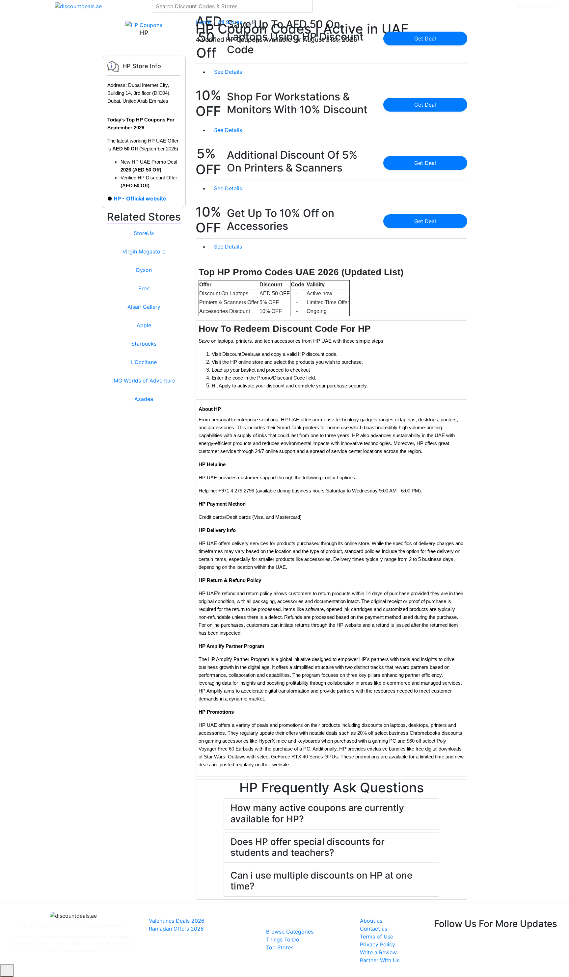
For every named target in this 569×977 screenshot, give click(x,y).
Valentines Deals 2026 (176, 920)
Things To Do (282, 939)
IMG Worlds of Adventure (143, 380)
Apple (144, 325)
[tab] (331, 291)
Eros (143, 288)
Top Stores (279, 947)
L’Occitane (144, 362)
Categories (498, 6)
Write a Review (378, 952)
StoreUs (144, 233)
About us (371, 920)
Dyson (144, 270)
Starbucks (143, 343)
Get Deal (425, 38)
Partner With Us (379, 960)
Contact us (373, 928)
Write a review (536, 6)
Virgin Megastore (143, 251)
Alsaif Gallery (143, 307)
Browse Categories (289, 931)
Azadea (143, 399)
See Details (229, 71)
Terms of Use (376, 936)
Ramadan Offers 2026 (176, 928)
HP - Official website (140, 198)
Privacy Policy (377, 944)
